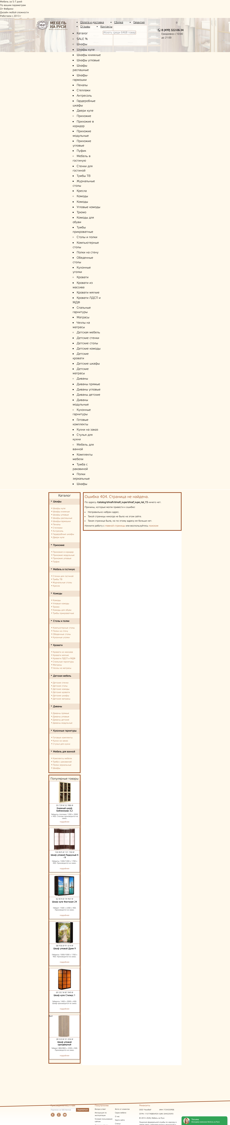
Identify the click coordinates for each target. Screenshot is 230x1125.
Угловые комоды (88, 207)
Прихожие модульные (64, 555)
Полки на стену (87, 252)
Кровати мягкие (88, 293)
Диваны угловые (88, 390)
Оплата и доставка (92, 22)
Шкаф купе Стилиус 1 (64, 995)
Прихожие (84, 116)
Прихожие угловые (62, 558)
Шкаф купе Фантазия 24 (64, 902)
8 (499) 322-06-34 (172, 30)
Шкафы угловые (88, 60)
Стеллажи (83, 90)
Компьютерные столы (64, 628)
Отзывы (85, 26)
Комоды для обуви (62, 610)
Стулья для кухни (61, 744)
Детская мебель (88, 332)
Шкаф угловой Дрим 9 (64, 948)
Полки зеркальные (62, 765)
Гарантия (139, 22)
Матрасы (83, 317)
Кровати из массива (63, 652)
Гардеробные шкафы (63, 534)
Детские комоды (88, 349)
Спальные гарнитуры (63, 662)
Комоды (82, 196)
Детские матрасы (61, 699)
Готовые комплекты (63, 737)
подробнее (64, 822)
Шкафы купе (86, 50)
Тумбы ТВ (84, 176)
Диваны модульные (62, 723)
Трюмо (81, 212)
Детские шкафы (88, 364)
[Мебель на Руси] (56, 27)
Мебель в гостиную (64, 569)
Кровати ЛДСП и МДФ (64, 658)
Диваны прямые (88, 384)
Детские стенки (88, 338)
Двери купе (85, 111)
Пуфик (81, 151)
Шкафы (82, 44)
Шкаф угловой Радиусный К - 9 (64, 856)
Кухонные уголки (61, 637)
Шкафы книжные (89, 55)
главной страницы (115, 525)
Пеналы (82, 85)
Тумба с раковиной (62, 762)
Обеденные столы (62, 634)
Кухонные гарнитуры (65, 730)
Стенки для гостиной (63, 576)
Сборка (118, 22)
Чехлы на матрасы (62, 668)
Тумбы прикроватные (63, 613)
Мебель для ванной (64, 751)
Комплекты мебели (62, 758)
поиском (153, 525)
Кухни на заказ (87, 430)
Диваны (82, 379)
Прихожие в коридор (63, 552)
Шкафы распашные (62, 518)
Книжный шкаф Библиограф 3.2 (64, 809)
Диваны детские (88, 395)
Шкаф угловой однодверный (64, 1043)
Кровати (83, 277)
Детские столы (87, 343)
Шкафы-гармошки (62, 521)
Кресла (82, 191)
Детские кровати (61, 692)
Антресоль (84, 96)
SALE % (82, 39)
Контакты (106, 26)
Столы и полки (87, 237)
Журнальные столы (62, 582)
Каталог (82, 33)
